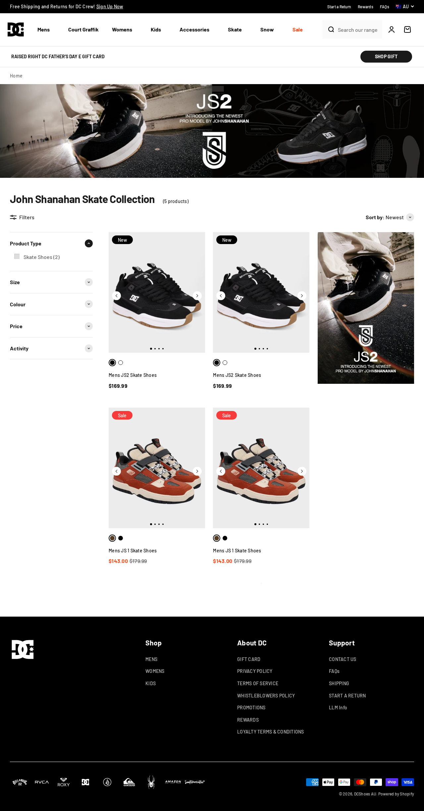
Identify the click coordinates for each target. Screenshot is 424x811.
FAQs (334, 671)
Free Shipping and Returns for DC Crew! (66, 6)
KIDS (150, 683)
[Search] (328, 29)
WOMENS (155, 671)
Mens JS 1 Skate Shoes (133, 550)
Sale (297, 29)
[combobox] (358, 29)
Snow (267, 29)
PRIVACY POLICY (255, 671)
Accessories (194, 29)
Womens (122, 29)
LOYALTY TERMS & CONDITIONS (270, 732)
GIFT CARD (248, 659)
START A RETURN (347, 695)
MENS (151, 659)
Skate (235, 29)
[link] (51, 257)
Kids (156, 29)
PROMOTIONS (251, 707)
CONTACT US (342, 659)
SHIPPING (339, 683)
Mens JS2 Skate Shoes (133, 375)
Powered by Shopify (396, 793)
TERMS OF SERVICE (257, 683)
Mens (43, 29)
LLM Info (338, 707)
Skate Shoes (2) (42, 257)
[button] (46, 30)
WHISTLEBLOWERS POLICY (266, 695)
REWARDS (248, 720)
